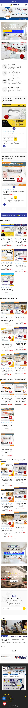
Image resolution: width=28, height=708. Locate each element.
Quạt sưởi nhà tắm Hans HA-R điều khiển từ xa (20, 267)
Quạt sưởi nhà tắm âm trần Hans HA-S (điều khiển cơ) (21, 241)
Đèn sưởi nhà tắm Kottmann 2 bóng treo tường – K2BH (7, 532)
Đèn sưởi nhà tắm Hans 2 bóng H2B (21, 480)
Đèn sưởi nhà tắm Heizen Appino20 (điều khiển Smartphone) (21, 400)
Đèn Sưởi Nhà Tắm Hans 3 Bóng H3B (21, 504)
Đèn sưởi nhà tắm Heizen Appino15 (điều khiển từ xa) (7, 400)
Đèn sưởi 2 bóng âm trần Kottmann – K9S (7, 370)
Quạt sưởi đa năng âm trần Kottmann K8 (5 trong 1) (7, 241)
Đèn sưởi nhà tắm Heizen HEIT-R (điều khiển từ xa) (7, 425)
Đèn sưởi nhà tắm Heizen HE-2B (21, 528)
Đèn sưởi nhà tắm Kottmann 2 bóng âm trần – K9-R (7, 346)
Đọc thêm (3, 646)
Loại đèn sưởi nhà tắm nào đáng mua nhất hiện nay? (13, 639)
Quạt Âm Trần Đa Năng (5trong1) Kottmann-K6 (7, 265)
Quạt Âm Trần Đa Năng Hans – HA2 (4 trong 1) (7, 290)
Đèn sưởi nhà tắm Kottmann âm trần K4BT (21, 319)
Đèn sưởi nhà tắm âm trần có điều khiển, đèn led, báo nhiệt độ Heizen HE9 (7, 320)
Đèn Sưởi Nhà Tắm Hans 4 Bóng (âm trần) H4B (21, 345)
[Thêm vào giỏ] (14, 128)
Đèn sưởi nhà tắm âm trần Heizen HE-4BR (21, 369)
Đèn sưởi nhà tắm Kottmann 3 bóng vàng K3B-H (7, 481)
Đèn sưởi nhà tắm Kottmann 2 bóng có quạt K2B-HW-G (7, 506)
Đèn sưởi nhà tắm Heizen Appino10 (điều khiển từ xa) (7, 451)
